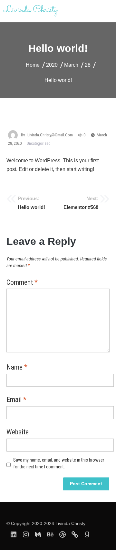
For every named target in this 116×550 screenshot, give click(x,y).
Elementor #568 (80, 203)
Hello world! (31, 203)
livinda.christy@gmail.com (50, 134)
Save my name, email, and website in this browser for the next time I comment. (58, 463)
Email (16, 400)
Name (16, 367)
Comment (22, 282)
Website (17, 432)
